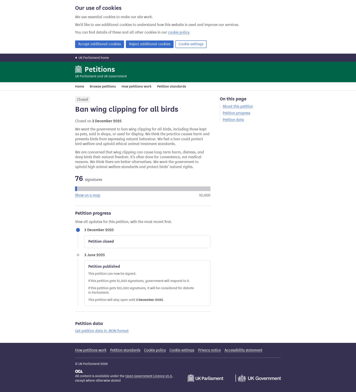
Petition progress (236, 113)
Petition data (233, 120)
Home (79, 86)
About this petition (238, 106)
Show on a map (87, 195)
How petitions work (136, 86)
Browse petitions (103, 86)
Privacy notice (209, 350)
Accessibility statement (243, 350)
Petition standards (171, 86)
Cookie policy (155, 350)
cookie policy (178, 32)
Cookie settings (191, 44)
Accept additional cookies (99, 44)
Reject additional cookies (149, 44)
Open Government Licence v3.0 (148, 376)
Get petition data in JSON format (102, 331)
